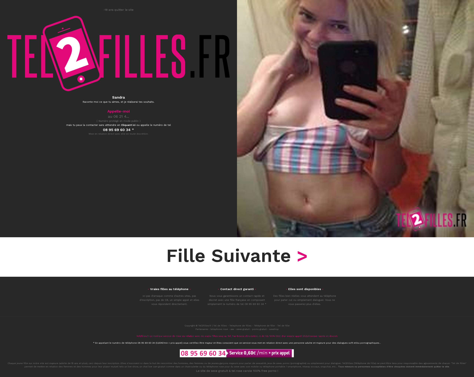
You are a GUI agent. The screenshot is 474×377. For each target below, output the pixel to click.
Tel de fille (283, 325)
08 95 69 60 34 (254, 303)
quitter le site (441, 366)
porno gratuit (259, 329)
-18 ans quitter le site (118, 9)
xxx (232, 329)
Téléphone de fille (264, 325)
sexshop (274, 329)
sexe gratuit (243, 329)
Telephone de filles (240, 325)
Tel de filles (220, 325)
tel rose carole (242, 371)
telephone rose (219, 329)
